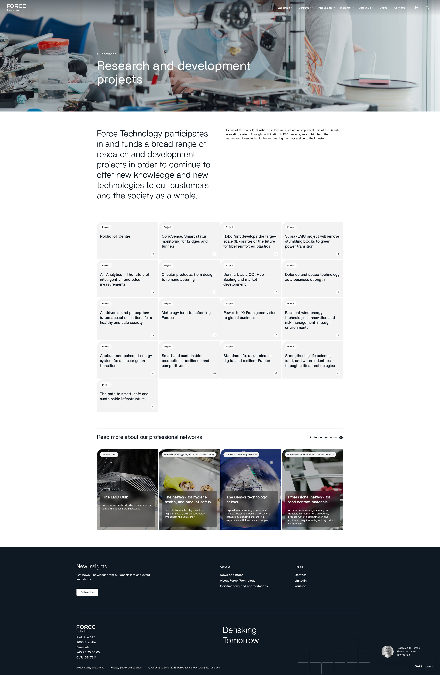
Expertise (284, 7)
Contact (399, 7)
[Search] (427, 7)
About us (365, 7)
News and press (231, 575)
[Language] (416, 7)
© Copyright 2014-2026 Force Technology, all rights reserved (184, 668)
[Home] (18, 7)
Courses (304, 7)
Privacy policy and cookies (126, 668)
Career (384, 7)
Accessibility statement (90, 668)
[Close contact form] (429, 651)
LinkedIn (301, 580)
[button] (406, 651)
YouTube (300, 586)
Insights (345, 7)
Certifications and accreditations (244, 586)
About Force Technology (237, 580)
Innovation (325, 7)
